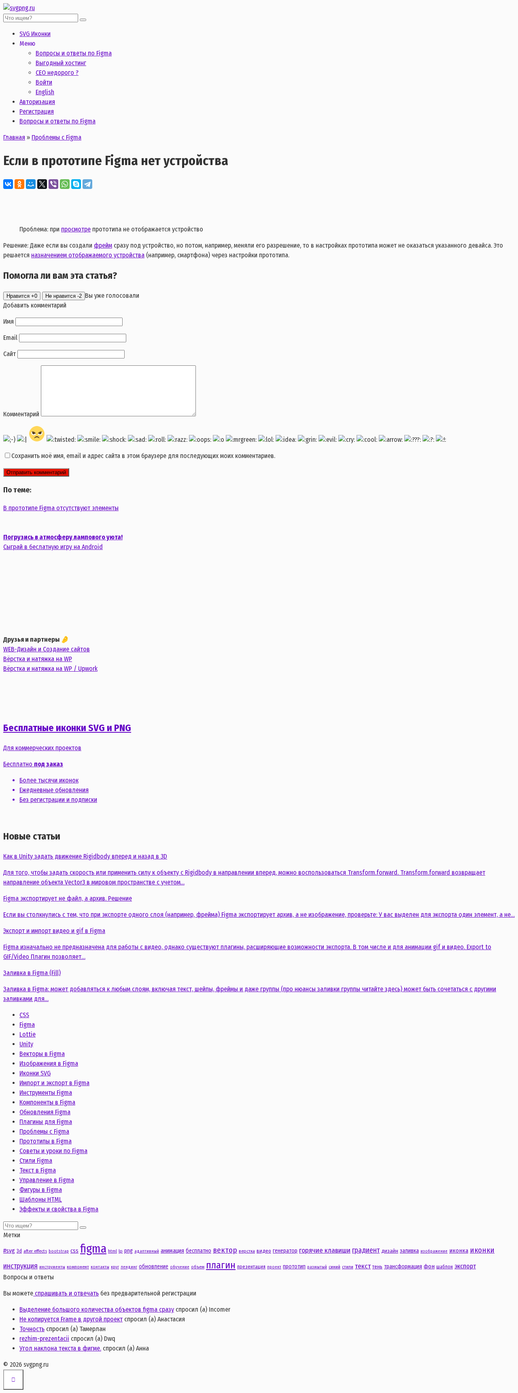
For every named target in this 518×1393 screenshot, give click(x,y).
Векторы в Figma (42, 1054)
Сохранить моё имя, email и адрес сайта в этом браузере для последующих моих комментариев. (143, 456)
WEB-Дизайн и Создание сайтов (46, 649)
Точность (32, 1329)
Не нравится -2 (63, 296)
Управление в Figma (46, 1180)
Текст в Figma (37, 1170)
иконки (482, 1250)
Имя (8, 321)
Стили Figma (35, 1160)
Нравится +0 (21, 296)
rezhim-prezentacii (44, 1338)
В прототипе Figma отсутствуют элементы (61, 508)
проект (274, 1267)
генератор (285, 1250)
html (112, 1251)
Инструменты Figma (45, 1092)
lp (121, 1251)
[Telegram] (87, 184)
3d (19, 1251)
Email (10, 337)
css (74, 1250)
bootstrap (59, 1251)
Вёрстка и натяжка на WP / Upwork (50, 668)
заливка (409, 1250)
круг (115, 1267)
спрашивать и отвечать (66, 1293)
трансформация (403, 1266)
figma (93, 1249)
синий (334, 1267)
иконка (458, 1250)
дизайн (389, 1251)
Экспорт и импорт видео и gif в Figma (54, 931)
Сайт (9, 354)
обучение (179, 1267)
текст (363, 1266)
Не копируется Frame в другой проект (71, 1319)
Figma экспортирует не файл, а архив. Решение (67, 898)
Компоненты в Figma (47, 1102)
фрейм (103, 245)
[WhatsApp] (65, 184)
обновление (153, 1266)
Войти (44, 82)
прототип (294, 1266)
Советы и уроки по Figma (53, 1151)
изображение (434, 1251)
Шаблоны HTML (40, 1199)
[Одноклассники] (19, 184)
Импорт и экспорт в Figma (54, 1083)
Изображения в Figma (48, 1063)
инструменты (52, 1267)
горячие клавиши (324, 1250)
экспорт (465, 1266)
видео (264, 1251)
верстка (247, 1251)
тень (377, 1267)
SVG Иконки (35, 34)
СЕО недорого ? (57, 72)
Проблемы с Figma (44, 1131)
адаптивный (146, 1251)
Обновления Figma (44, 1112)
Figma (27, 1024)
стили (347, 1267)
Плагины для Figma (45, 1122)
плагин (221, 1265)
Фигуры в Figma (40, 1190)
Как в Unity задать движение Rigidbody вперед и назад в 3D (85, 856)
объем (197, 1267)
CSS (24, 1015)
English (45, 92)
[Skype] (76, 184)
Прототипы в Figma (45, 1141)
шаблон (444, 1267)
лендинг (129, 1267)
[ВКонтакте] (8, 184)
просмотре (76, 229)
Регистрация (36, 111)
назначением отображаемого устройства (87, 255)
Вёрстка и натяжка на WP (37, 659)
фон (429, 1266)
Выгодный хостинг (61, 63)
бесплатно (198, 1250)
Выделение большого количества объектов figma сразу (96, 1309)
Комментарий (21, 414)
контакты (100, 1267)
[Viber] (53, 184)
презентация (251, 1267)
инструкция (20, 1266)
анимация (172, 1250)
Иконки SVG (35, 1073)
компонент (78, 1267)
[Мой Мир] (31, 184)
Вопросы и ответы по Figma (74, 53)
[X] (42, 184)
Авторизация (37, 102)
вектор (225, 1250)
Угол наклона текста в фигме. (60, 1348)
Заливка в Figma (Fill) (32, 973)
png (128, 1250)
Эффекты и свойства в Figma (58, 1209)
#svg (9, 1250)
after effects (35, 1251)
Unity (26, 1044)
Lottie (27, 1034)
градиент (366, 1250)
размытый (317, 1267)
